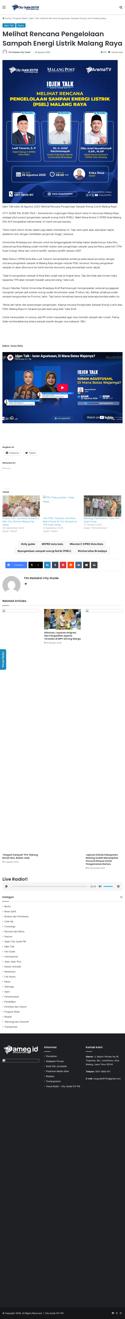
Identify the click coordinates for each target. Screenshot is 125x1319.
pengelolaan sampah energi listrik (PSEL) (45, 551)
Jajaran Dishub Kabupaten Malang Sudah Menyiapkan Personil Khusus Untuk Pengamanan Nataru (102, 859)
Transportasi (10, 1026)
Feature (8, 936)
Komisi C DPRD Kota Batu (87, 544)
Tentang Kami (53, 1081)
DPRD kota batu (53, 544)
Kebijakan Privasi (55, 1061)
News (21, 25)
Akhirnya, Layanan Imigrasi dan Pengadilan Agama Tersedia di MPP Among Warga (62, 635)
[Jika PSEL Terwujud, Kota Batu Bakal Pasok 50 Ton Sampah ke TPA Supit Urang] (62, 506)
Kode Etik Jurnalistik (56, 1066)
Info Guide (9, 951)
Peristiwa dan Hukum (15, 1006)
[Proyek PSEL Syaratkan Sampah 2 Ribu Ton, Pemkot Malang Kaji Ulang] (21, 506)
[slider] (48, 886)
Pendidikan (10, 1001)
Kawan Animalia (12, 966)
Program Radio (20, 18)
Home (7, 18)
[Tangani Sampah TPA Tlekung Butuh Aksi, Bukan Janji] (20, 730)
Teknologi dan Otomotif (16, 1021)
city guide (29, 544)
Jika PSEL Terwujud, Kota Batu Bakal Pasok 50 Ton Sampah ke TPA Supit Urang (60, 521)
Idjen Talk (34, 18)
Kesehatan (9, 971)
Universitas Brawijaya (93, 551)
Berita (7, 906)
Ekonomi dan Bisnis (14, 931)
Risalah (8, 1016)
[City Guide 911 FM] (25, 7)
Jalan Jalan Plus (12, 961)
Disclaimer (51, 1056)
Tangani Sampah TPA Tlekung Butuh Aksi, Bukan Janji (20, 856)
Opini (7, 991)
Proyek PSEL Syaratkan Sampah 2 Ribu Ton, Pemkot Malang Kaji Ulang (20, 521)
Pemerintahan (11, 996)
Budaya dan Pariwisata (16, 916)
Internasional (11, 956)
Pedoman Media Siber (57, 1071)
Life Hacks (9, 976)
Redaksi (50, 1076)
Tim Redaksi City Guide (19, 52)
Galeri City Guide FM (15, 941)
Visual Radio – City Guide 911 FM (63, 1086)
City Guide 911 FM (54, 1313)
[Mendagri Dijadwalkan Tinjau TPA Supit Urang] (102, 506)
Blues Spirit (10, 911)
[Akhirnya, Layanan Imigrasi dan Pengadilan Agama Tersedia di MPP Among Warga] (62, 619)
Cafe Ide (8, 921)
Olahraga (9, 986)
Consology (9, 926)
